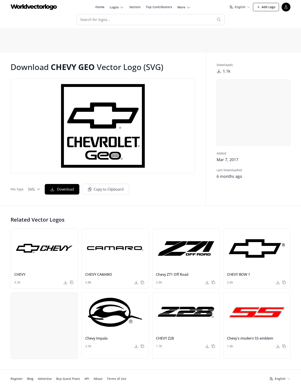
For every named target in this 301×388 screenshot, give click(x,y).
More (181, 7)
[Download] (65, 282)
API (86, 379)
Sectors (135, 7)
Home (99, 7)
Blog (30, 379)
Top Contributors (159, 7)
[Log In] (286, 7)
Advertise (45, 379)
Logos (114, 7)
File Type (17, 189)
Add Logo (268, 7)
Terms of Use (116, 379)
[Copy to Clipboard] (71, 282)
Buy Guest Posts (68, 379)
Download (65, 189)
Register (17, 379)
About (98, 379)
